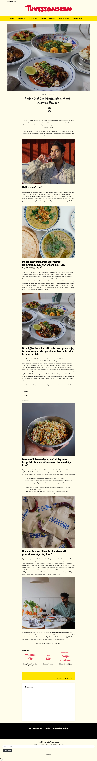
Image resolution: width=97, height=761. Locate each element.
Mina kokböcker (64, 18)
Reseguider (21, 18)
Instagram (10, 1)
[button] (86, 18)
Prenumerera (7, 750)
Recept (12, 18)
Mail (15, 1)
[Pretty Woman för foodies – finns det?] (30, 657)
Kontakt (47, 728)
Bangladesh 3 (25, 400)
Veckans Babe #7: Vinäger (64, 678)
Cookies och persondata (60, 728)
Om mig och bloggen (35, 728)
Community (52, 18)
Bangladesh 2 (25, 395)
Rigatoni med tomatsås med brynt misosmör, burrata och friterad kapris (48, 674)
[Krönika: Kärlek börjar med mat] (66, 657)
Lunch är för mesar (48, 664)
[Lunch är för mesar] (48, 657)
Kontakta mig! (78, 18)
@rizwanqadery (36, 196)
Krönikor (43, 18)
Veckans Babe (33, 18)
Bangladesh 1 (25, 391)
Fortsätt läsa (48, 754)
